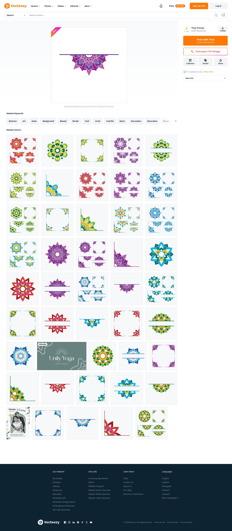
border (75, 121)
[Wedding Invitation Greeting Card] (18, 423)
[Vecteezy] (15, 6)
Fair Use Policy (186, 522)
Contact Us (128, 482)
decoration (136, 121)
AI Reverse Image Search (64, 502)
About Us (128, 486)
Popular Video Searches (99, 498)
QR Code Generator (61, 509)
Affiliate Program (96, 486)
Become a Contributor (133, 494)
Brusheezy (57, 478)
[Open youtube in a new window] (91, 522)
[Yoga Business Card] (61, 356)
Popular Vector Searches (99, 490)
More (87, 6)
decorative (152, 121)
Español (165, 482)
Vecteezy (57, 482)
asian (34, 121)
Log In (218, 6)
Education (57, 494)
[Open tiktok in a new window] (82, 522)
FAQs (126, 478)
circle (97, 121)
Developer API (59, 498)
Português (166, 486)
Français (166, 494)
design (166, 121)
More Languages (169, 498)
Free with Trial (205, 41)
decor (122, 121)
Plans (171, 6)
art (24, 121)
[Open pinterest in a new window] (78, 522)
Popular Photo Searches (99, 494)
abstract (13, 121)
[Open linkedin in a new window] (74, 522)
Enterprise (57, 490)
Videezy (56, 486)
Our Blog (128, 490)
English (165, 478)
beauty (63, 121)
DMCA (91, 482)
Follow (222, 31)
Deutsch (166, 490)
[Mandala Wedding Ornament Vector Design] (57, 254)
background (48, 121)
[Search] (216, 15)
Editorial (74, 6)
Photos (47, 6)
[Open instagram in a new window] (69, 522)
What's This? (208, 72)
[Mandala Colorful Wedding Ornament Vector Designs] (23, 150)
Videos (61, 6)
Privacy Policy (172, 522)
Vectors (34, 6)
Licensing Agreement (98, 478)
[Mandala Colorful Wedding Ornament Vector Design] (57, 150)
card (87, 121)
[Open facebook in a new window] (65, 522)
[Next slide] (173, 121)
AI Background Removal (63, 506)
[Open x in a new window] (87, 522)
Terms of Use (160, 522)
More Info (189, 78)
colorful (110, 121)
